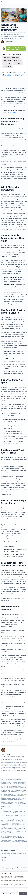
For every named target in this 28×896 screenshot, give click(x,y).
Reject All (5, 893)
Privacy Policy (17, 74)
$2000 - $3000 (7, 63)
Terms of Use (12, 889)
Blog (21, 867)
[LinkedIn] (5, 860)
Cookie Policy (19, 889)
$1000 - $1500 (7, 60)
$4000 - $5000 (7, 67)
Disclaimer (4, 77)
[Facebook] (2, 860)
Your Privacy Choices (6, 890)
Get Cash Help (12, 112)
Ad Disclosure (8, 75)
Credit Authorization (15, 75)
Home (2, 867)
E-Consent (10, 74)
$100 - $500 (6, 57)
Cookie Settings (14, 893)
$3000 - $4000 (18, 63)
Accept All (23, 893)
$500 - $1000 (15, 57)
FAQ (18, 867)
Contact (25, 867)
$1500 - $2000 (17, 60)
